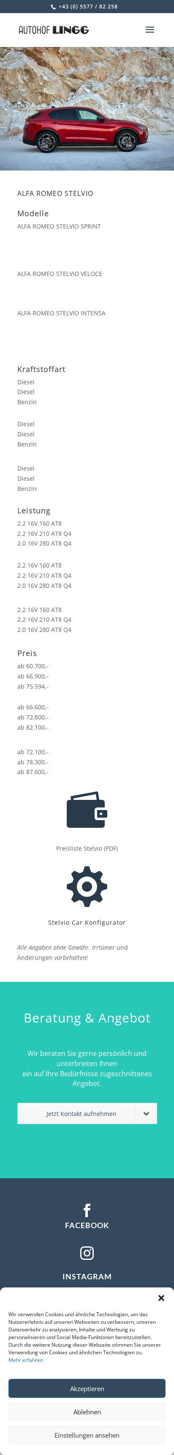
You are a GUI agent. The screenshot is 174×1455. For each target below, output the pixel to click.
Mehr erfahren (25, 1360)
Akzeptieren (87, 1388)
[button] (161, 1298)
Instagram (87, 1276)
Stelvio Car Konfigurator (87, 922)
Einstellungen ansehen (87, 1435)
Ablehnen (87, 1412)
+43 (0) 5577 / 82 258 (87, 6)
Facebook (87, 1225)
